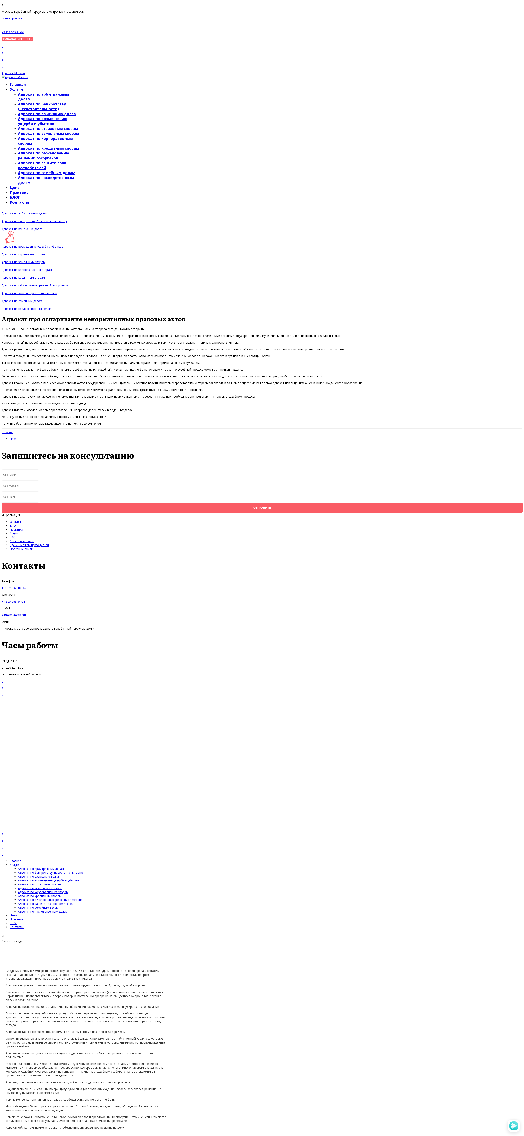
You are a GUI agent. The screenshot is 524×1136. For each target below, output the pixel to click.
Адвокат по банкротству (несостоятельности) (42, 106)
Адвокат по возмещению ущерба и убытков (42, 121)
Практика (19, 192)
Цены (15, 187)
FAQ (13, 537)
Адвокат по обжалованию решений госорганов (43, 155)
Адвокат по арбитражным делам (24, 213)
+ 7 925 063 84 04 (14, 588)
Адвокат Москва (13, 73)
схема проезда (12, 18)
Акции (14, 533)
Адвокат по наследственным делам (26, 309)
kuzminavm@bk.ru (14, 615)
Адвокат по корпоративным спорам (27, 270)
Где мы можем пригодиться (29, 545)
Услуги (16, 89)
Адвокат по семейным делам (46, 172)
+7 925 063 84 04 (13, 32)
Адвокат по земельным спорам (48, 133)
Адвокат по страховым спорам (48, 128)
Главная (18, 84)
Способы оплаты (22, 541)
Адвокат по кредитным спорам (48, 148)
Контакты (19, 202)
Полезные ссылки (22, 549)
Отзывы (15, 522)
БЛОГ (15, 197)
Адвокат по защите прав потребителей (42, 165)
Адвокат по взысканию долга (47, 113)
